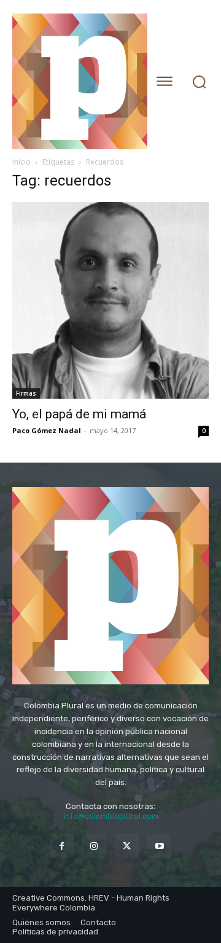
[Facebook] (62, 846)
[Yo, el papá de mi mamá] (110, 300)
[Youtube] (159, 846)
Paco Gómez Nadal (46, 430)
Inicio (21, 162)
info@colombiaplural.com (110, 816)
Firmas (26, 393)
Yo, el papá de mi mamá (79, 414)
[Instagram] (94, 846)
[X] (127, 846)
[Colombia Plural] (75, 81)
